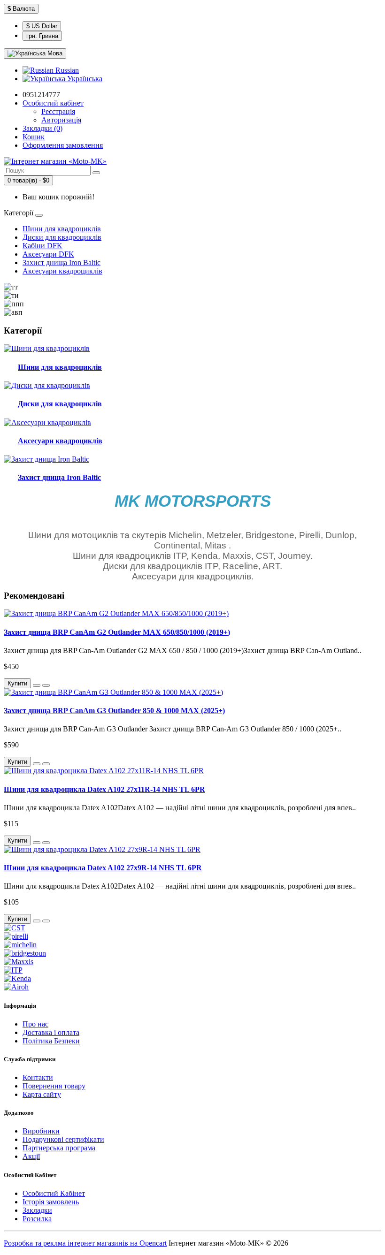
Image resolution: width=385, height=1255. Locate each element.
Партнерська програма (59, 1148)
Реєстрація (58, 111)
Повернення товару (54, 1086)
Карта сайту (42, 1094)
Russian (66, 70)
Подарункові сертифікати (63, 1139)
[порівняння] (46, 685)
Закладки (37, 1210)
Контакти (38, 1077)
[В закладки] (36, 685)
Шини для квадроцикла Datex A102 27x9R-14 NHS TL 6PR (103, 868)
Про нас (35, 1024)
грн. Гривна (42, 35)
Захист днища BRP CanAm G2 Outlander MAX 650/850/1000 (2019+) (117, 632)
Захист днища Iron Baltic (61, 262)
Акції (31, 1156)
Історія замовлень (51, 1202)
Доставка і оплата (51, 1032)
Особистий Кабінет (54, 1193)
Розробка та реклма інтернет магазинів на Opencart (85, 1243)
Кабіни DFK (42, 246)
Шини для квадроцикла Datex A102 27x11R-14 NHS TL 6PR (104, 789)
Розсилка (37, 1219)
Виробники (41, 1131)
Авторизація (61, 120)
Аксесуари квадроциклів (62, 271)
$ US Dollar (41, 26)
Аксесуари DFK (48, 254)
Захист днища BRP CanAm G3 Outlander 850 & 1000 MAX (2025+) (114, 711)
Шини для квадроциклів (62, 229)
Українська (83, 79)
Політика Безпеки (51, 1041)
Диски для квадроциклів (62, 237)
